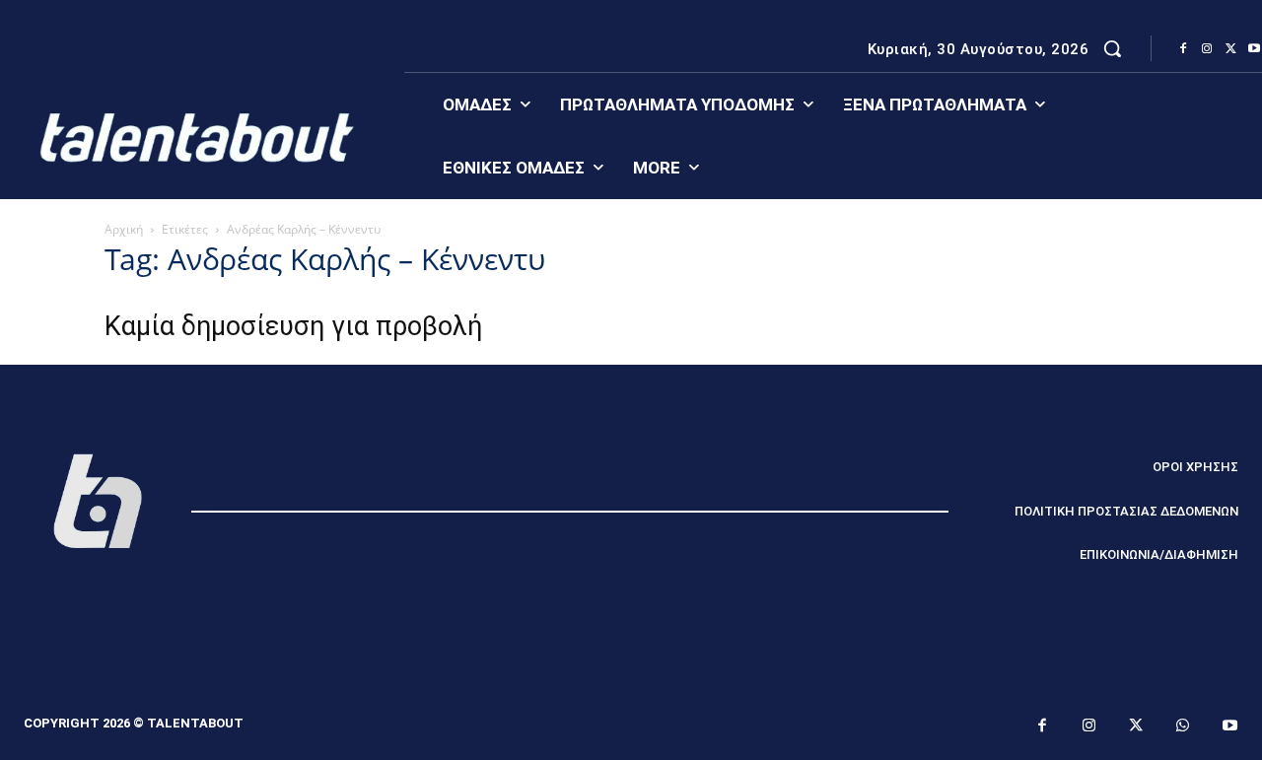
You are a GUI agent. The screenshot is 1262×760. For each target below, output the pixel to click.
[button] (1112, 48)
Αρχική (124, 229)
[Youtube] (1230, 726)
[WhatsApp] (1183, 726)
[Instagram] (1207, 49)
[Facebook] (1183, 49)
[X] (1230, 49)
